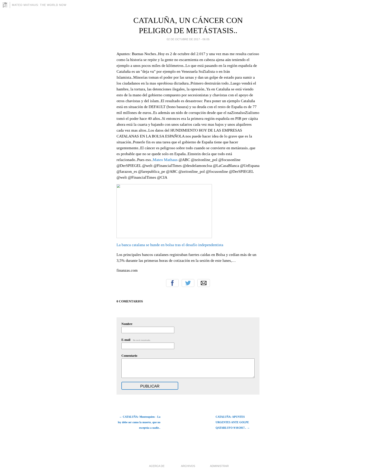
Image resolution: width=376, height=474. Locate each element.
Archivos (188, 466)
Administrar (219, 466)
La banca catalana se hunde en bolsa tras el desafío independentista (170, 245)
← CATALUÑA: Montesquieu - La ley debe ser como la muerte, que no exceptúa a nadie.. (139, 422)
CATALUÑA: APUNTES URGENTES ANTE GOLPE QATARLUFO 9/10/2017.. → (233, 422)
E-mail (136, 339)
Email (203, 283)
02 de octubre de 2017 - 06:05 (188, 39)
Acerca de (156, 466)
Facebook (172, 283)
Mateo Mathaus (165, 159)
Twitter (188, 283)
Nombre (126, 324)
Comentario (129, 355)
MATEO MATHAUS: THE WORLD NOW (39, 4)
